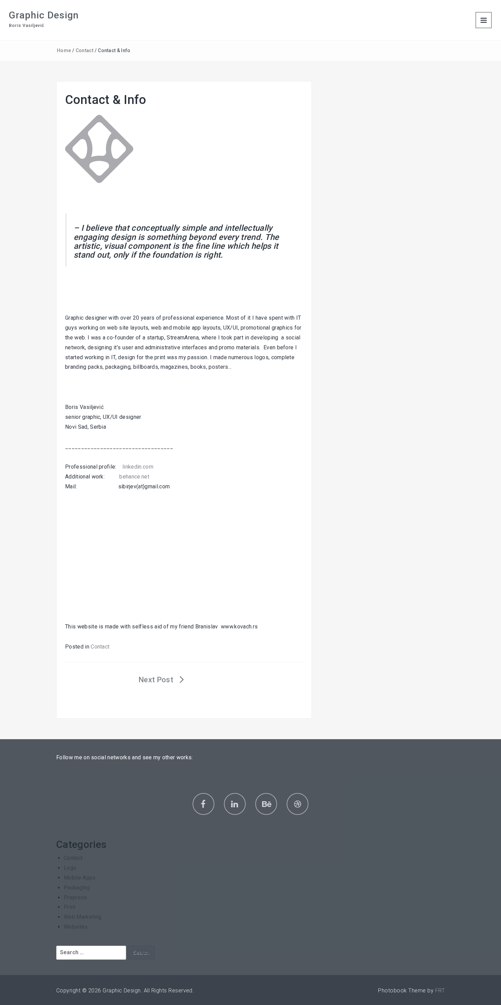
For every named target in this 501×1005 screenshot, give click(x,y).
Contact (84, 50)
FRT (440, 990)
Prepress (75, 897)
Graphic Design (44, 15)
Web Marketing (82, 917)
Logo (70, 868)
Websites (76, 927)
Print (70, 907)
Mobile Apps (80, 877)
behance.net (134, 476)
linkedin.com (137, 466)
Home (64, 50)
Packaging (77, 887)
